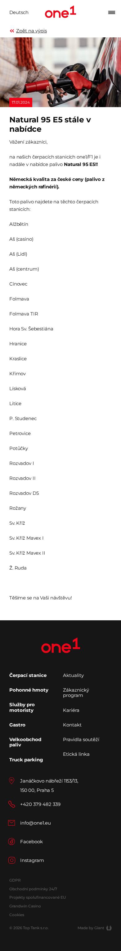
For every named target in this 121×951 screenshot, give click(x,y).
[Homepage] (60, 13)
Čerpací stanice (28, 675)
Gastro (17, 725)
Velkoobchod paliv (25, 742)
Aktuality (73, 675)
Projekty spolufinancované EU (37, 897)
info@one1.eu (35, 823)
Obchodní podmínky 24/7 (33, 889)
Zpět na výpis (31, 30)
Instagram (32, 860)
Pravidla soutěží (81, 739)
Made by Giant (91, 927)
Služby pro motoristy (22, 707)
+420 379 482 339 (40, 804)
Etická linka (76, 754)
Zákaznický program (76, 692)
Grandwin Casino (25, 906)
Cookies (16, 914)
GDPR (14, 880)
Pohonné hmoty (28, 690)
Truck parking (26, 760)
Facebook (31, 842)
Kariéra (71, 710)
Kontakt (72, 725)
